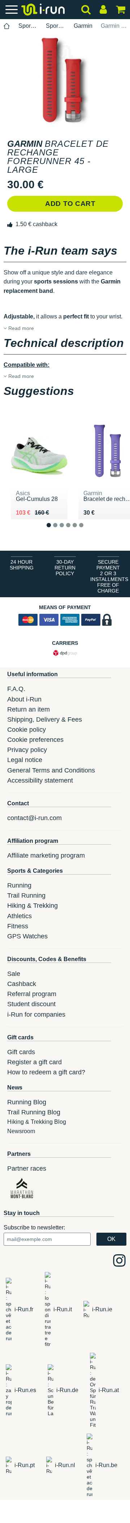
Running (19, 885)
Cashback (21, 983)
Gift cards (21, 1052)
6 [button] (86, 531)
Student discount (31, 1004)
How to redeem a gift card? (46, 1072)
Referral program (31, 994)
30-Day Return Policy (65, 567)
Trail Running (26, 895)
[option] (65, 80)
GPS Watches (27, 936)
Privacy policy (27, 749)
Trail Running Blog (33, 1112)
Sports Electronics (28, 26)
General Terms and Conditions (51, 770)
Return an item (28, 709)
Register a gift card (34, 1062)
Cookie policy (26, 729)
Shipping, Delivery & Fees (44, 719)
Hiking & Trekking (32, 905)
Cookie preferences (35, 739)
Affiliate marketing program (46, 855)
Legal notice (24, 759)
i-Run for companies (36, 1014)
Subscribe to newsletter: (34, 1227)
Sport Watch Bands (55, 26)
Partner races (26, 1168)
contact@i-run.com (34, 818)
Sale (13, 973)
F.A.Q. (16, 688)
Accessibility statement (40, 780)
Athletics (19, 916)
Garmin (83, 26)
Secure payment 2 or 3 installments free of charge (109, 576)
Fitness (17, 926)
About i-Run (24, 699)
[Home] (7, 26)
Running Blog (26, 1102)
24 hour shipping (22, 565)
